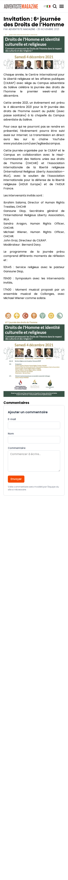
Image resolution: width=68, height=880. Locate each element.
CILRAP (9, 83)
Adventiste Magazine (22, 29)
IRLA (6, 176)
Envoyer (16, 479)
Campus (9, 155)
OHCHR (32, 163)
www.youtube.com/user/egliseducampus (31, 143)
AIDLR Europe (30, 184)
